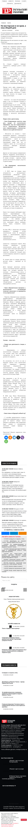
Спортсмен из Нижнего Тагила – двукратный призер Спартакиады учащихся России (11, 639)
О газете (24, 1)
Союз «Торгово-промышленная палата (14, 599)
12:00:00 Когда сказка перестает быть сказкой (14, 571)
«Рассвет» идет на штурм (16, 769)
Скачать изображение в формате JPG (12, 43)
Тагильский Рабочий (19, 808)
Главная (4, 1)
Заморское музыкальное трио (11, 482)
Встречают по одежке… (20, 520)
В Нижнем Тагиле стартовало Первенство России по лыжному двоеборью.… (14, 777)
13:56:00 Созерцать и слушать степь (14, 539)
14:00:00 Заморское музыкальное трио (14, 568)
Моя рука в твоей (18, 509)
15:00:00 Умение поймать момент (13, 566)
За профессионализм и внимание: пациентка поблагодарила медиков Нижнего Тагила (12, 694)
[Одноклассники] (19, 6)
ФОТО (4, 588)
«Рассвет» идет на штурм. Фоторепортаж (16, 761)
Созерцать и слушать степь (10, 672)
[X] (18, 437)
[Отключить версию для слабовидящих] (12, 6)
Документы (17, 3)
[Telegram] (16, 6)
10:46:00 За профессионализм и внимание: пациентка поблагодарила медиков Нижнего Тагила (14, 546)
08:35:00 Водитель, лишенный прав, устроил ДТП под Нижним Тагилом (14, 563)
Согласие (15, 823)
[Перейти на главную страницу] (14, 10)
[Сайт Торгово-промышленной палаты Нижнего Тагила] (14, 611)
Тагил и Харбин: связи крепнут (11, 628)
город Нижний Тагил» (14, 601)
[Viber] (22, 437)
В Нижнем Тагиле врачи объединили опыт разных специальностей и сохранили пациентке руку (14, 651)
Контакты (10, 3)
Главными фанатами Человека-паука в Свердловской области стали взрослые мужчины (13, 705)
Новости (10, 1)
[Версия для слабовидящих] (9, 6)
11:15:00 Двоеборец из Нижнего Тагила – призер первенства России (14, 541)
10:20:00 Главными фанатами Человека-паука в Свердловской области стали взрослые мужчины (14, 550)
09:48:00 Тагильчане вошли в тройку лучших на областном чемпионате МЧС (14, 560)
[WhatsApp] (6, 441)
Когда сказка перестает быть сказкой (14, 496)
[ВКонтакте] (14, 6)
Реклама (17, 1)
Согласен (23, 819)
